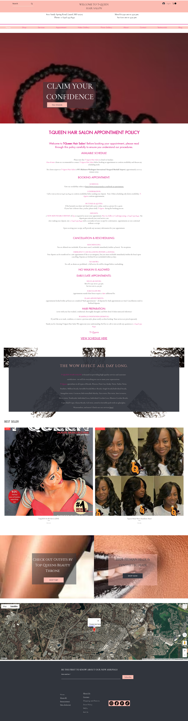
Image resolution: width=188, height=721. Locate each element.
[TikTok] (127, 703)
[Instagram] (111, 703)
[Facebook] (117, 703)
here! (111, 407)
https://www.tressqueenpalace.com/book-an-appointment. (104, 187)
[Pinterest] (122, 703)
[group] (94, 478)
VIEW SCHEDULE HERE (94, 338)
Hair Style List (65, 705)
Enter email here (65, 674)
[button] (174, 3)
